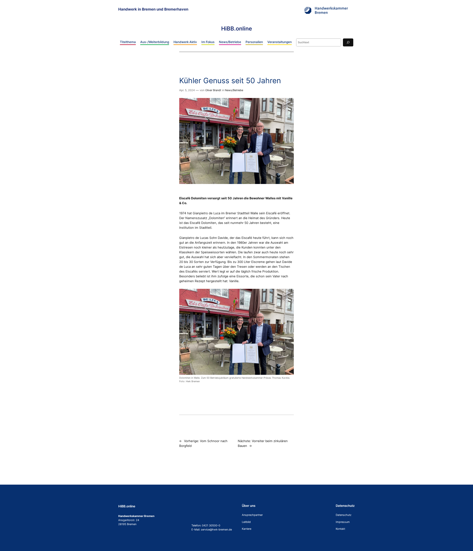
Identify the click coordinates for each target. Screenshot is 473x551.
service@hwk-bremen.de (216, 529)
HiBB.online (236, 28)
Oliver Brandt (213, 90)
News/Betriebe (234, 90)
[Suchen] (348, 42)
